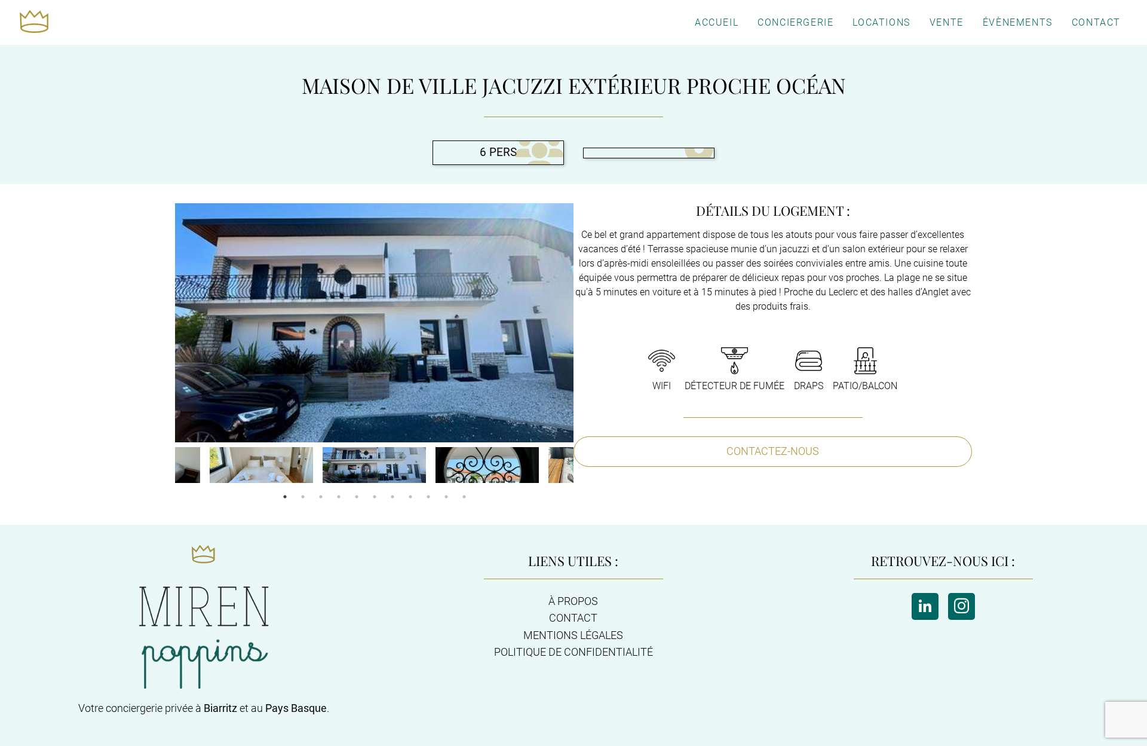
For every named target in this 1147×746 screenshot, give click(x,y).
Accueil (716, 22)
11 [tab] (464, 497)
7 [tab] (392, 497)
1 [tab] (285, 497)
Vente (947, 22)
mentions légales (573, 635)
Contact (1096, 22)
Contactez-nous (772, 451)
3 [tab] (321, 497)
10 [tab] (446, 497)
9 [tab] (428, 497)
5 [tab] (357, 497)
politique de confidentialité (573, 652)
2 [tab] (303, 497)
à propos (573, 601)
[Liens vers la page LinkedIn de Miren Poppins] (925, 606)
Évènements (1018, 22)
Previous (166, 466)
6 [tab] (375, 497)
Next (582, 466)
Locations (881, 22)
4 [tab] (339, 497)
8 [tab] (410, 497)
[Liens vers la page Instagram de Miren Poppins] (961, 606)
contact (573, 618)
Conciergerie (795, 22)
